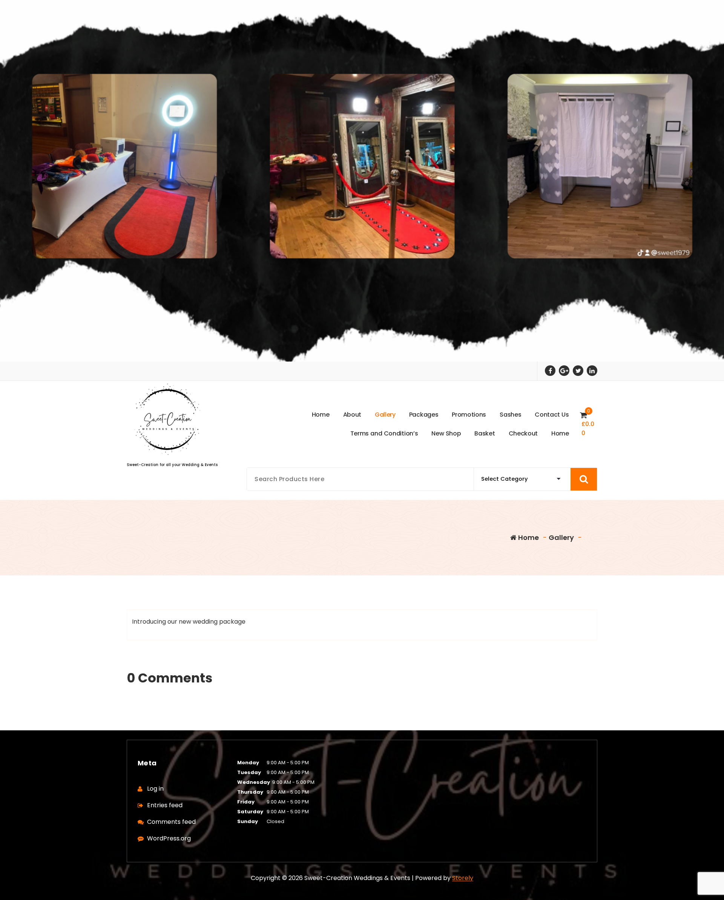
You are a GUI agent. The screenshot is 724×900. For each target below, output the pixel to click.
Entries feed (165, 805)
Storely (462, 878)
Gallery (561, 537)
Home (528, 537)
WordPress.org (169, 838)
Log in (155, 788)
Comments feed (171, 821)
